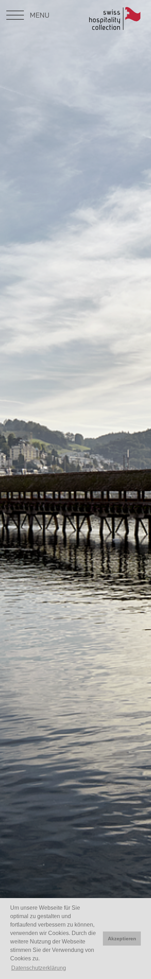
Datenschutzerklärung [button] (38, 968)
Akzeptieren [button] (122, 938)
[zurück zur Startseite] (114, 20)
